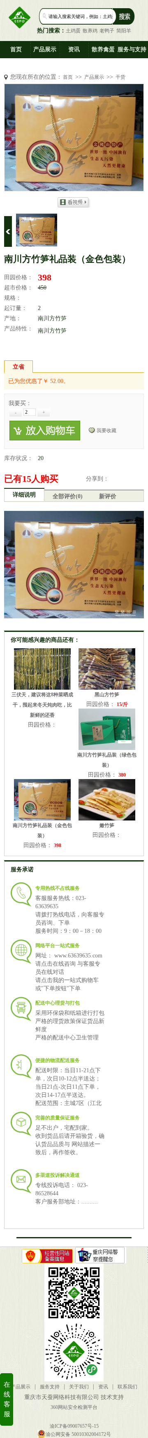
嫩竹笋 (106, 825)
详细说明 (24, 495)
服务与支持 (132, 49)
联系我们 (127, 1387)
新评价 (107, 496)
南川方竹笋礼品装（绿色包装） (106, 760)
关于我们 (79, 1387)
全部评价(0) (68, 496)
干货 (120, 77)
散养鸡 (90, 31)
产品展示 (44, 49)
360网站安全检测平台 (74, 1407)
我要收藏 (106, 430)
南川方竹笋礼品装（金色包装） (42, 831)
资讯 (74, 49)
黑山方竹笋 (107, 694)
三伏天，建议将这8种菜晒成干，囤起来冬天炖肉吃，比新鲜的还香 (42, 705)
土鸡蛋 (73, 31)
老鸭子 (106, 31)
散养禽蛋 (103, 49)
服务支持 (50, 1387)
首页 (16, 49)
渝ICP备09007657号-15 (74, 1426)
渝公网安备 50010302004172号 (78, 1434)
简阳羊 (123, 31)
